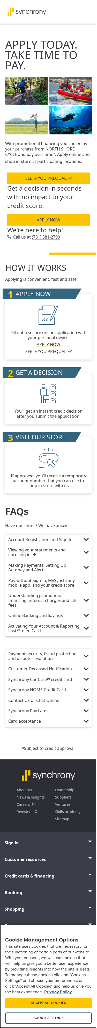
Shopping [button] (14, 909)
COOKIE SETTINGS (48, 1018)
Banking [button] (13, 892)
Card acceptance (24, 721)
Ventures (63, 804)
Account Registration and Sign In (40, 539)
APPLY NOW (48, 220)
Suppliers (63, 797)
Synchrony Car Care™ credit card (40, 679)
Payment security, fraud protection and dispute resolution (42, 656)
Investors (25, 811)
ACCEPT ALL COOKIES (48, 1003)
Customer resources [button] (25, 859)
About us (24, 789)
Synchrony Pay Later (28, 711)
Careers (23, 804)
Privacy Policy (58, 992)
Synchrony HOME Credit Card (37, 690)
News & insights (31, 797)
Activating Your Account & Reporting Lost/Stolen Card (44, 629)
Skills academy (67, 811)
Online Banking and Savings (35, 615)
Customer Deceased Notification (40, 669)
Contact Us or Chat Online (33, 700)
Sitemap (62, 818)
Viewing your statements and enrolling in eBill (37, 552)
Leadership (64, 789)
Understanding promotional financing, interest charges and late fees (43, 600)
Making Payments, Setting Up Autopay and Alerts (37, 568)
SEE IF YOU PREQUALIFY (48, 178)
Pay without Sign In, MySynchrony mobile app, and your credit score (41, 583)
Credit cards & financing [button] (29, 876)
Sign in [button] (12, 842)
